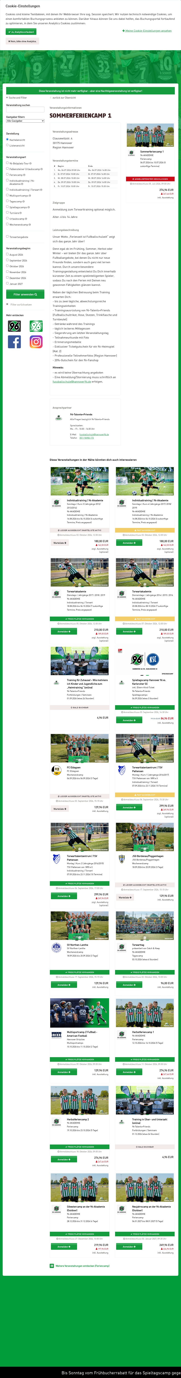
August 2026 (16, 254)
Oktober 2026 (17, 266)
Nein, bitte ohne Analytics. (23, 41)
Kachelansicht (17, 139)
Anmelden (128, 542)
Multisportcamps (19, 195)
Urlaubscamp (17, 218)
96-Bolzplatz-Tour (19, 163)
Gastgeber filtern (15, 116)
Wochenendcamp (19, 224)
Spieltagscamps (19, 207)
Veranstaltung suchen (18, 104)
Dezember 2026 (18, 277)
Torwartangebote (19, 236)
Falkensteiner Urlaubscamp (25, 169)
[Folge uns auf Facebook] (14, 341)
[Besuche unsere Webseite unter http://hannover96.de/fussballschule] (14, 326)
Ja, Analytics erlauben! (22, 31)
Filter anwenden (24, 294)
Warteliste (59, 542)
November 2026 (18, 272)
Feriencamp (16, 174)
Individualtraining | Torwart (25, 189)
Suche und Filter (18, 97)
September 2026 (18, 260)
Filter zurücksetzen (21, 304)
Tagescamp (16, 201)
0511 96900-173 (87, 437)
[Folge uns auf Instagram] (36, 341)
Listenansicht (17, 145)
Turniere (14, 212)
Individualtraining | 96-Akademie (22, 182)
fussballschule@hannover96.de (72, 381)
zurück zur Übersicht (64, 97)
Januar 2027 (16, 283)
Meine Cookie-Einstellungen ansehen (148, 30)
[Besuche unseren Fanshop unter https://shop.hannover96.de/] (36, 326)
